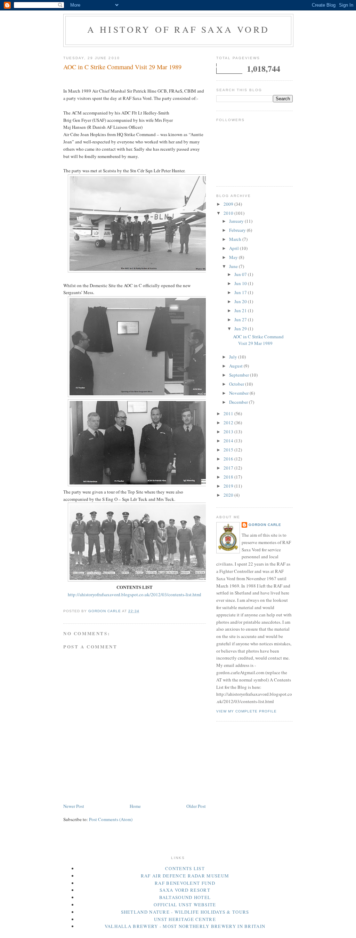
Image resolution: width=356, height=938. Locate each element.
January (237, 221)
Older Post (196, 806)
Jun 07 (241, 274)
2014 (229, 441)
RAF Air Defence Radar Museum (185, 876)
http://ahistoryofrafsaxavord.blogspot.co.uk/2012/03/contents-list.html (134, 594)
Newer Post (73, 806)
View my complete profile (246, 711)
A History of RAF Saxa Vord (178, 29)
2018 (229, 477)
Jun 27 (241, 319)
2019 (229, 486)
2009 (229, 204)
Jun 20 (241, 301)
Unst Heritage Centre (185, 919)
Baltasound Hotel (185, 897)
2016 (229, 459)
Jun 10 (241, 283)
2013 (229, 431)
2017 (229, 468)
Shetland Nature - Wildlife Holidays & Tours (185, 912)
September (239, 375)
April (234, 248)
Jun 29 (241, 328)
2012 (229, 422)
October (237, 384)
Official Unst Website (185, 904)
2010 (229, 213)
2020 (229, 495)
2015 (229, 450)
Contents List (185, 868)
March (235, 239)
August (236, 366)
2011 (229, 413)
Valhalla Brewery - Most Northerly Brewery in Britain (185, 926)
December (239, 402)
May (234, 257)
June (234, 266)
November (239, 393)
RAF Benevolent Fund (185, 883)
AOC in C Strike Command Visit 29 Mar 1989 (258, 340)
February (238, 230)
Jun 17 (241, 292)
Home (135, 806)
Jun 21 (241, 310)
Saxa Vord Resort (185, 890)
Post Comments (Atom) (110, 819)
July (233, 357)
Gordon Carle (265, 525)
